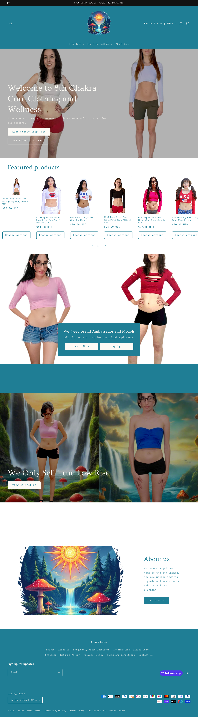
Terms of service (116, 711)
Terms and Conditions (121, 655)
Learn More (81, 346)
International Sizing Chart (131, 649)
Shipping (50, 655)
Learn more (157, 600)
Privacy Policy (93, 655)
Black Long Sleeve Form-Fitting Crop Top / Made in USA (117, 220)
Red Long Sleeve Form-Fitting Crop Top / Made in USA (151, 220)
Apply (116, 346)
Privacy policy (96, 711)
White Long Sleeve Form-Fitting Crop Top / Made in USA (15, 201)
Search (50, 649)
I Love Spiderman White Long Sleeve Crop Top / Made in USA (48, 220)
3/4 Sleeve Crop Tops (28, 140)
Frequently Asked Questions (91, 649)
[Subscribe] (58, 672)
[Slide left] (92, 246)
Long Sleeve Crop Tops (29, 131)
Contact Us (146, 655)
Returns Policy (70, 655)
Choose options (16, 235)
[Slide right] (105, 246)
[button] (11, 23)
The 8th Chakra (24, 711)
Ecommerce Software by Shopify (49, 711)
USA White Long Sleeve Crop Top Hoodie (81, 218)
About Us (63, 649)
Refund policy (77, 711)
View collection (24, 485)
